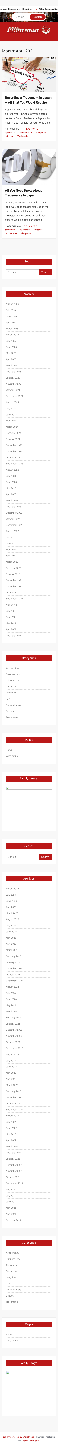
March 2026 (12, 328)
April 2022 (11, 555)
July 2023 (11, 476)
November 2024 (14, 384)
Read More (31, 129)
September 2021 (14, 598)
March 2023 (12, 500)
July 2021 (11, 611)
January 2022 (13, 574)
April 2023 (11, 494)
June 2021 (11, 617)
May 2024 (11, 420)
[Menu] (5, 3)
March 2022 (12, 561)
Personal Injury (13, 705)
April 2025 (11, 359)
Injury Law (11, 692)
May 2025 (11, 353)
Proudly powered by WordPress (18, 1437)
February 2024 (13, 433)
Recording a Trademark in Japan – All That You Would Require (28, 100)
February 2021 (13, 635)
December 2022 (14, 512)
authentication (25, 132)
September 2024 (14, 396)
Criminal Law (12, 680)
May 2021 (11, 623)
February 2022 (13, 568)
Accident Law (12, 668)
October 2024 (13, 390)
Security (10, 711)
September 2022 (14, 525)
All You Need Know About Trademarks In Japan (23, 193)
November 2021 (14, 586)
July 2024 (11, 408)
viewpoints (26, 233)
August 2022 (12, 531)
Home (9, 750)
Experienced (24, 230)
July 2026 (11, 310)
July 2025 (11, 341)
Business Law (13, 674)
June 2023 (11, 482)
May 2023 (11, 488)
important (38, 230)
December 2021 (14, 580)
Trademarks (23, 136)
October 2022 (13, 519)
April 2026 (11, 322)
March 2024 (12, 426)
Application (10, 132)
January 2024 (13, 439)
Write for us (12, 756)
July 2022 (11, 537)
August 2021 (12, 605)
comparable (41, 132)
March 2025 (12, 365)
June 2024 (11, 414)
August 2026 (12, 304)
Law (8, 699)
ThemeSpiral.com (30, 1440)
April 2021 (11, 629)
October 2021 (13, 592)
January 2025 (13, 377)
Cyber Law (11, 686)
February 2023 (13, 506)
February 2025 (13, 371)
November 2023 (14, 451)
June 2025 (11, 347)
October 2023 (13, 457)
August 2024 (12, 402)
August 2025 (12, 334)
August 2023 (12, 470)
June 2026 (11, 316)
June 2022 (11, 543)
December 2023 (14, 445)
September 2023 (14, 463)
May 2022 (11, 549)
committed (10, 230)
